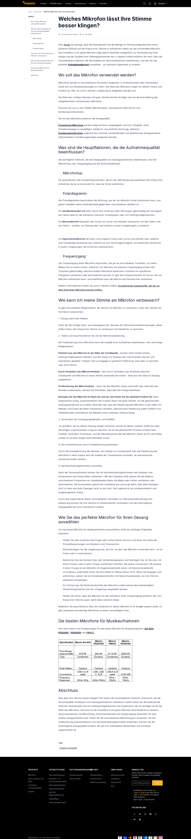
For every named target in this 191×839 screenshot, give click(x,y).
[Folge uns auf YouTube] (150, 814)
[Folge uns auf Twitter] (139, 814)
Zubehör (31, 791)
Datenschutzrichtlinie (56, 789)
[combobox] (163, 3)
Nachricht (37, 12)
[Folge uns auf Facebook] (134, 814)
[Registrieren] (157, 783)
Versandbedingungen (57, 775)
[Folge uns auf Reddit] (139, 819)
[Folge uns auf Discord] (134, 819)
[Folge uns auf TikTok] (155, 814)
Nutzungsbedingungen (57, 785)
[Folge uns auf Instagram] (145, 814)
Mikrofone (32, 775)
